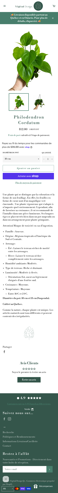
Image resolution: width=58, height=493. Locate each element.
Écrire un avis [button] (29, 379)
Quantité (46, 153)
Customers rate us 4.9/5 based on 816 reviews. (29, 404)
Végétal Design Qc (17, 481)
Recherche (8, 432)
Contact (7, 445)
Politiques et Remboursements (19, 436)
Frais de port (14, 135)
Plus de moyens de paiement (28, 183)
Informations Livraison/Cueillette (20, 441)
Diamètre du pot (11, 153)
